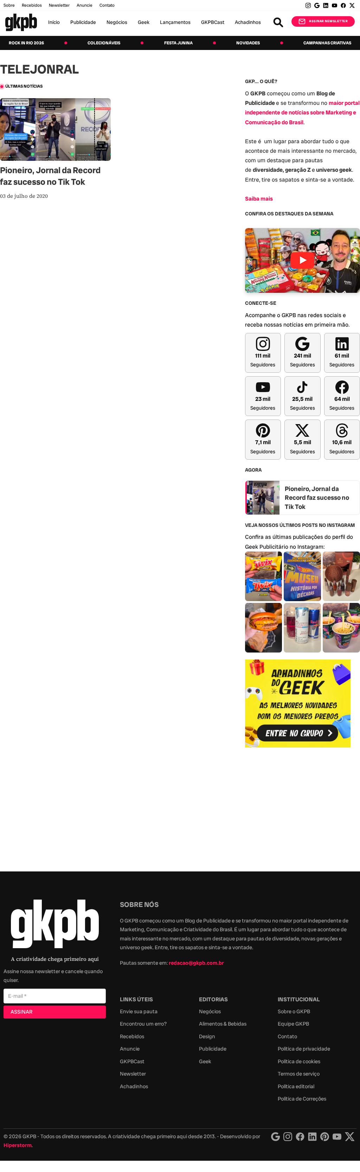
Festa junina (178, 43)
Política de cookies (299, 1061)
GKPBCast (212, 22)
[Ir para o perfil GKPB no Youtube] (334, 5)
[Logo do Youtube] (337, 1136)
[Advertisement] (298, 806)
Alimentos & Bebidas (222, 1023)
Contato (287, 1036)
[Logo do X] (349, 1136)
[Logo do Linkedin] (312, 1136)
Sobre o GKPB (294, 1011)
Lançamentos (175, 22)
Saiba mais (259, 198)
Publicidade (83, 22)
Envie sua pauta (139, 1011)
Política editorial (296, 1086)
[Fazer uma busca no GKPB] (278, 22)
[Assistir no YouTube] (302, 260)
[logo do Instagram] (275, 1136)
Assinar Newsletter (328, 21)
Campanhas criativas (327, 43)
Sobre (9, 5)
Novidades (248, 43)
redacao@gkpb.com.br (196, 962)
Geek (143, 22)
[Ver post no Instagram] (263, 576)
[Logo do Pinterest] (325, 1136)
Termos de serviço (299, 1073)
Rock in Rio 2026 (26, 43)
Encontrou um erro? (143, 1023)
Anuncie (84, 5)
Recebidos (32, 5)
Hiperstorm (18, 1145)
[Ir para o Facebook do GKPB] (343, 5)
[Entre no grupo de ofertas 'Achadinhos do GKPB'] (298, 704)
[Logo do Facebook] (300, 1136)
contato (107, 5)
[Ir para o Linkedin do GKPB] (325, 5)
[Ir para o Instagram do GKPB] (308, 5)
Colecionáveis (104, 43)
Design (207, 1036)
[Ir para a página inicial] (21, 22)
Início (54, 22)
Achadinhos (248, 22)
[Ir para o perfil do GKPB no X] (352, 5)
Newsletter (59, 5)
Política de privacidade (304, 1048)
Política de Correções (302, 1098)
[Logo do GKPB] (55, 925)
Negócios (117, 22)
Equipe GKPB (293, 1023)
